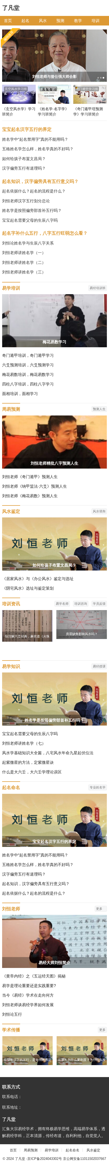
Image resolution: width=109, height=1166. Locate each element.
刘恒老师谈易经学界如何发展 (28, 1004)
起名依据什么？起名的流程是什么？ (34, 191)
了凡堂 (11, 8)
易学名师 (62, 604)
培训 (95, 20)
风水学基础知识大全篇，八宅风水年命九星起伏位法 (47, 753)
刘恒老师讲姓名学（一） (24, 252)
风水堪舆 (99, 511)
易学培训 (11, 288)
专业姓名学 (98, 787)
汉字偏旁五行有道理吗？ (24, 168)
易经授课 (99, 666)
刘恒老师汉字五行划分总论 (26, 201)
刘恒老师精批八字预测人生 (54, 463)
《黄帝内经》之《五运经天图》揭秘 (34, 976)
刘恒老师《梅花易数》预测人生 (30, 496)
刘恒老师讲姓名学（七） (24, 743)
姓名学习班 (48, 89)
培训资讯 (11, 603)
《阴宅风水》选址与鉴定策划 (28, 588)
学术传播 (11, 1029)
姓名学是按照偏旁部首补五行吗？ (32, 210)
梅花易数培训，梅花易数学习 (28, 374)
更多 (99, 909)
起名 (25, 20)
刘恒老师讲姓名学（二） (24, 262)
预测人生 (99, 409)
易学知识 (11, 666)
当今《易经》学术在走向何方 (28, 995)
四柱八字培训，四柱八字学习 (28, 384)
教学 (78, 20)
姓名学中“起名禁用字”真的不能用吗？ (35, 139)
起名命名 (11, 787)
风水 (43, 20)
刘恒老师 (11, 908)
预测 (60, 20)
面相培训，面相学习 (20, 393)
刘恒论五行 (12, 1014)
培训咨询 (80, 604)
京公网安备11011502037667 (84, 1159)
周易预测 (11, 409)
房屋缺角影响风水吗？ (82, 634)
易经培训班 (98, 288)
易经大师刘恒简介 (54, 962)
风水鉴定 (11, 511)
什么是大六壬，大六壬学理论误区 (32, 772)
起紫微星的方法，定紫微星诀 (28, 762)
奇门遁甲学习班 (87, 89)
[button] (97, 77)
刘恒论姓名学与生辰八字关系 (28, 243)
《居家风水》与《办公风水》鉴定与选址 (38, 578)
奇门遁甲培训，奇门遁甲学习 (28, 355)
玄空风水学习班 (16, 89)
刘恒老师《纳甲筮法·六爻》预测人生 (34, 486)
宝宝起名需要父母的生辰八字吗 (30, 220)
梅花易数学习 (54, 342)
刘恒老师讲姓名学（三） (24, 272)
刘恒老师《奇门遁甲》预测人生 (30, 476)
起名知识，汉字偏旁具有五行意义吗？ (40, 181)
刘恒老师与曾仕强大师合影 (54, 77)
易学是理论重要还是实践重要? (29, 985)
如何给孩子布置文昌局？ (24, 158)
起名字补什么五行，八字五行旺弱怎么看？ (45, 233)
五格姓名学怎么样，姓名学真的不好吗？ (38, 149)
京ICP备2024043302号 (44, 1159)
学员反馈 (99, 604)
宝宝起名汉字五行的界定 (27, 129)
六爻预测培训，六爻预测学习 (28, 365)
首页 (8, 20)
